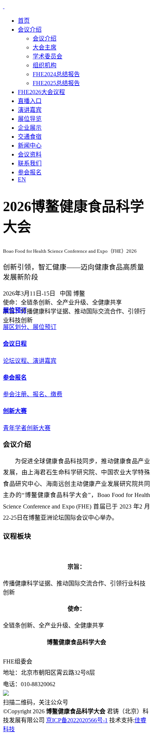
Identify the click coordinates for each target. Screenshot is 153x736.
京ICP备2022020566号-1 (77, 720)
